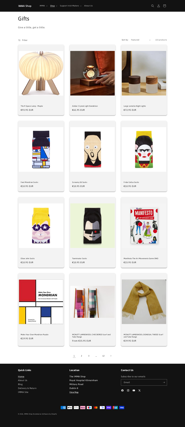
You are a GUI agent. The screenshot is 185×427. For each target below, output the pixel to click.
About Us (22, 380)
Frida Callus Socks (131, 182)
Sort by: (125, 40)
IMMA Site (23, 392)
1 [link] (74, 356)
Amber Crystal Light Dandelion (85, 106)
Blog (20, 384)
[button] (43, 6)
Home (21, 377)
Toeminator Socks (79, 258)
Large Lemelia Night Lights (135, 106)
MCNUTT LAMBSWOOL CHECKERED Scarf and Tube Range (91, 336)
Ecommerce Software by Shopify (45, 414)
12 (103, 356)
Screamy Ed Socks (79, 182)
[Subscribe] (164, 382)
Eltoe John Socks (28, 258)
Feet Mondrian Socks (29, 182)
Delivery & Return (27, 388)
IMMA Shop (28, 414)
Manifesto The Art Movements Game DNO (141, 258)
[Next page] (111, 356)
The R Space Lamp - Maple (32, 106)
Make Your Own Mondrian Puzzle (34, 335)
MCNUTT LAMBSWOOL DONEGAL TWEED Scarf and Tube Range (143, 336)
